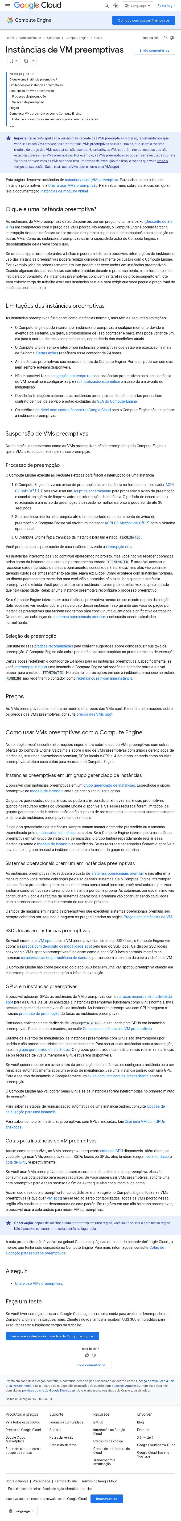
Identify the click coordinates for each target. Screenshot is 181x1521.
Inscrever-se (106, 1499)
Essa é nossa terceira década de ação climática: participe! (50, 1489)
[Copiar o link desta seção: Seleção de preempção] (61, 636)
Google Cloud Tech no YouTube (153, 1454)
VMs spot (78, 167)
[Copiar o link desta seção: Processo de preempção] (64, 465)
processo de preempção (39, 1013)
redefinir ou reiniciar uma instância (104, 678)
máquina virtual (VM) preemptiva (91, 180)
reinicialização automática (98, 381)
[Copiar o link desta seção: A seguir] (31, 1272)
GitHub (98, 1422)
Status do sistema (63, 1445)
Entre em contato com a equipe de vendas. (23, 1450)
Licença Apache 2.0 (127, 1385)
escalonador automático (56, 832)
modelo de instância (46, 791)
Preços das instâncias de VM (147, 917)
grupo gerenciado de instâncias (109, 785)
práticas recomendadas (53, 646)
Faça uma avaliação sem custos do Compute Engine (52, 1336)
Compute (53, 38)
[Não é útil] (171, 37)
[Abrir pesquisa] (107, 6)
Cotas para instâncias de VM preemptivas (117, 1028)
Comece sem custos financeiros (144, 20)
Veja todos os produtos (23, 1422)
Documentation (30, 38)
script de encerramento (92, 491)
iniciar (42, 667)
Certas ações (47, 353)
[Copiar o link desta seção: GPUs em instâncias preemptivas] (82, 987)
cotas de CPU (111, 1151)
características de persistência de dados (54, 957)
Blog (140, 1422)
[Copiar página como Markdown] (26, 61)
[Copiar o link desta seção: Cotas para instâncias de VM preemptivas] (101, 1141)
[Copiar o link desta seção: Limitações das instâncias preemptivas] (109, 306)
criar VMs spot (108, 167)
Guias (98, 38)
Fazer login (166, 6)
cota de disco (157, 1156)
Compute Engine (33, 20)
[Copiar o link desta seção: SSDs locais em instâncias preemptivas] (94, 931)
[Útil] (164, 37)
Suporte (55, 1430)
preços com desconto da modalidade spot (57, 946)
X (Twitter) (145, 1437)
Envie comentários (154, 50)
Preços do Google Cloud (23, 1430)
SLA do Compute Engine (117, 401)
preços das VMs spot (94, 714)
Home (10, 38)
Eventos (143, 1430)
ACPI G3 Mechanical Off (124, 523)
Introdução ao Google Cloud (109, 1432)
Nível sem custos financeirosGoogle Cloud (76, 410)
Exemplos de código (108, 1441)
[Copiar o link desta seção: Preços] (28, 697)
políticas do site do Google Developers (49, 1390)
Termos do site (66, 1481)
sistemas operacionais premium (79, 617)
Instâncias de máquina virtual (64, 191)
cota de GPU (16, 1162)
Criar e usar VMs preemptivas (72, 185)
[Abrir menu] (7, 5)
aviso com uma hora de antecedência (118, 1076)
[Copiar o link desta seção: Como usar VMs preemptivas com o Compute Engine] (147, 733)
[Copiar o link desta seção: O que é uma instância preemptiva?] (101, 210)
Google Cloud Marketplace (15, 1439)
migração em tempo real (73, 376)
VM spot (45, 940)
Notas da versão (61, 1437)
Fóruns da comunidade (66, 1422)
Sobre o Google (17, 1481)
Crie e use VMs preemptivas (38, 1283)
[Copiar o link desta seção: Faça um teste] (48, 1302)
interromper (24, 667)
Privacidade (41, 1481)
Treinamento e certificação (104, 1462)
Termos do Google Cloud (99, 1481)
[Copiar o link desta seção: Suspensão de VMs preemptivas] (93, 434)
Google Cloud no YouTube (156, 1445)
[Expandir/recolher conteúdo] (33, 74)
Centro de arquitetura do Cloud (111, 1450)
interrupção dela (119, 546)
